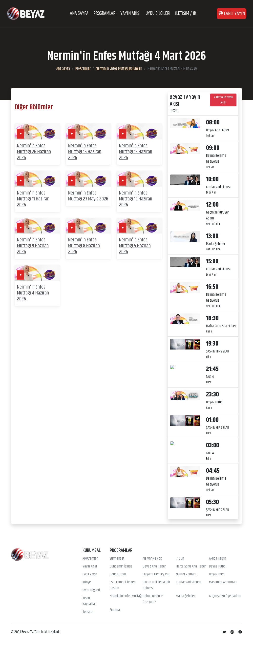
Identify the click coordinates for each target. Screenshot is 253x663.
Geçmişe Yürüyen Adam (225, 596)
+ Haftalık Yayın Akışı (223, 100)
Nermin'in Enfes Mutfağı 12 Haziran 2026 (135, 152)
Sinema (115, 610)
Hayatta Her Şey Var (156, 574)
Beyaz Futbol (217, 566)
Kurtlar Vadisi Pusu (188, 582)
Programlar (82, 68)
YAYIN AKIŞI (130, 13)
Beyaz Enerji (217, 574)
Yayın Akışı (90, 566)
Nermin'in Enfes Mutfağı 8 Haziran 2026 (84, 246)
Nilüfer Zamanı (186, 574)
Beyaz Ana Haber (154, 566)
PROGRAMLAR (104, 13)
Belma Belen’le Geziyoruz (153, 599)
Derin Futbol (118, 574)
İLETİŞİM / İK (185, 13)
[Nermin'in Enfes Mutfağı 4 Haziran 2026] (37, 273)
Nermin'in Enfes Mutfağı (126, 596)
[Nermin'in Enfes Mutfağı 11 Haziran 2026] (37, 179)
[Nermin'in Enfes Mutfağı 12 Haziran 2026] (139, 131)
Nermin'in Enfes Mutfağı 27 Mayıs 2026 (88, 196)
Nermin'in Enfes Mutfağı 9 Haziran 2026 (33, 246)
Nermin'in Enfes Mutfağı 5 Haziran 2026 (135, 246)
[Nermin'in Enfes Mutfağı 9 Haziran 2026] (37, 226)
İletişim (87, 612)
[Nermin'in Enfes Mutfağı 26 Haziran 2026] (37, 131)
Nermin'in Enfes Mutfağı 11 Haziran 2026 (33, 199)
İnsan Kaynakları (90, 601)
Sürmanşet (117, 559)
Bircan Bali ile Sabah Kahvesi (156, 585)
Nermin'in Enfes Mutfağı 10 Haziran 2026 (135, 199)
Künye (87, 582)
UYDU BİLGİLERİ (158, 13)
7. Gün (180, 559)
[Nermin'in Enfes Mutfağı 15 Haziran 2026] (88, 131)
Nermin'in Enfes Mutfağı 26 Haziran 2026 (34, 152)
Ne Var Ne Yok (152, 559)
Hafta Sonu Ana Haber (191, 566)
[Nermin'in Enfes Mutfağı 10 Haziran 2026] (139, 179)
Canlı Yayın (90, 574)
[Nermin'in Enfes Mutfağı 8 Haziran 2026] (88, 226)
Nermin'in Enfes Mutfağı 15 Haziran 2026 (84, 152)
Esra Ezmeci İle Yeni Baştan (123, 585)
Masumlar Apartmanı (223, 582)
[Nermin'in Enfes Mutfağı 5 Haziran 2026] (139, 226)
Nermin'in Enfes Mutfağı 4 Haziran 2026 (33, 293)
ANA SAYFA (79, 13)
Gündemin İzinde (121, 566)
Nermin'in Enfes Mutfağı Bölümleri (119, 68)
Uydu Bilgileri (91, 590)
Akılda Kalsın (217, 559)
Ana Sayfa (63, 68)
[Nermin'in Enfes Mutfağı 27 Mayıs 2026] (88, 179)
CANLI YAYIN (234, 14)
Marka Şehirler (185, 596)
